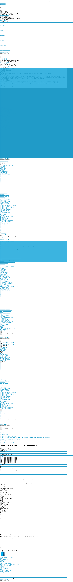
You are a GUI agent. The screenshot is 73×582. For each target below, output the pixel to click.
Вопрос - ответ (3, 567)
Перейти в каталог (4, 15)
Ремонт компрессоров (5, 563)
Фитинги (42, 78)
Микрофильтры (19, 73)
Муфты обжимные (4, 86)
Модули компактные (61, 82)
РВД (1, 85)
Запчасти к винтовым (5, 80)
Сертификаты (3, 561)
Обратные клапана (8, 83)
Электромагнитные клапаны (15, 84)
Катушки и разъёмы (26, 78)
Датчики (40, 81)
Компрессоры (3, 69)
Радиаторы (15, 83)
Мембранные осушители (21, 76)
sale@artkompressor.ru (5, 50)
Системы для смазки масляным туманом (9, 113)
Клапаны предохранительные (15, 82)
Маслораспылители (10, 76)
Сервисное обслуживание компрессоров (9, 564)
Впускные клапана (33, 81)
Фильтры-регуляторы (28, 77)
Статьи (1, 569)
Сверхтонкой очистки (28, 73)
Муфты (2, 83)
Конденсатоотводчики (5, 78)
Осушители (3, 74)
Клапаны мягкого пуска (59, 77)
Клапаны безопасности (49, 77)
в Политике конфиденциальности (57, 2)
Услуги (2, 562)
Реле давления (14, 78)
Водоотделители (4, 73)
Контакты (2, 157)
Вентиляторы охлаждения (15, 81)
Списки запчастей (4, 571)
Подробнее (8, 4)
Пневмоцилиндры (35, 78)
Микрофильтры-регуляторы (33, 76)
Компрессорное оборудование (7, 92)
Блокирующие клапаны (38, 77)
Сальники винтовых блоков (24, 83)
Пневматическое (4, 75)
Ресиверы (2, 71)
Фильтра (2, 72)
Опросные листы (4, 156)
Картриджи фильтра (46, 73)
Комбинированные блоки (37, 82)
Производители (4, 568)
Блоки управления (4, 81)
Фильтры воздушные (41, 83)
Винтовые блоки (25, 81)
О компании (3, 558)
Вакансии (2, 560)
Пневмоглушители (43, 76)
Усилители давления (18, 77)
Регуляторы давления (53, 76)
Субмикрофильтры (37, 73)
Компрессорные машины (6, 570)
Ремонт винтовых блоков (6, 565)
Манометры (3, 76)
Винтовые (2, 70)
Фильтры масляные (50, 83)
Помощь (2, 566)
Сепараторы (33, 83)
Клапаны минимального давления (50, 81)
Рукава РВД (11, 86)
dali (9, 469)
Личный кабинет (4, 422)
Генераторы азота (4, 79)
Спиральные (8, 70)
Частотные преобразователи (6, 148)
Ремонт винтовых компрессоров (7, 155)
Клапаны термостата (26, 82)
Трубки (20, 78)
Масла (55, 82)
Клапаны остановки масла (6, 133)
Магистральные (12, 73)
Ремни (2, 87)
